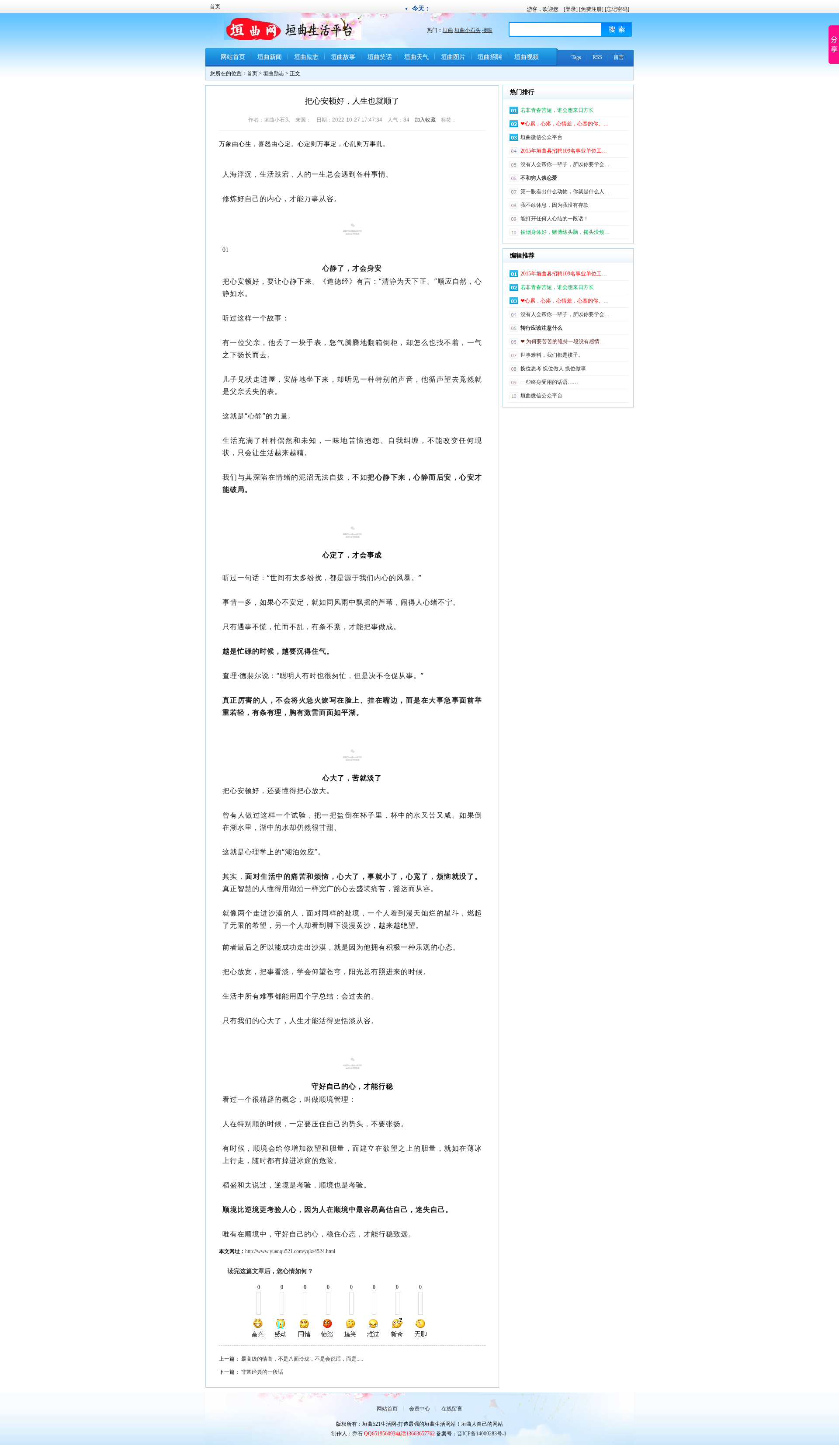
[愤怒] (327, 1328)
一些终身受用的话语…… (549, 382)
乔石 (357, 1434)
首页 (215, 6)
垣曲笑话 (379, 57)
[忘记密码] (617, 9)
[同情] (304, 1328)
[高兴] (258, 1328)
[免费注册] (591, 9)
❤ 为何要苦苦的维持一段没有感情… (562, 341)
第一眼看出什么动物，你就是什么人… (565, 191)
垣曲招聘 (490, 57)
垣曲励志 (306, 57)
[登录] (571, 9)
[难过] (374, 1328)
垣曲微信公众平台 (541, 137)
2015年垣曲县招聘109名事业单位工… (563, 151)
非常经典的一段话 (262, 1372)
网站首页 (233, 57)
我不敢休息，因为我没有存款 (554, 205)
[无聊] (420, 1328)
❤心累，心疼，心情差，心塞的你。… (564, 124)
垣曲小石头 (467, 30)
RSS (597, 57)
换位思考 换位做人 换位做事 (553, 369)
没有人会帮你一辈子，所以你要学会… (565, 164)
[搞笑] (350, 1328)
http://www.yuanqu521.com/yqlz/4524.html (290, 1251)
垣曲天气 (416, 57)
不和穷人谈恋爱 (538, 178)
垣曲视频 (526, 57)
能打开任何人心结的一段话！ (554, 219)
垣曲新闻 (269, 57)
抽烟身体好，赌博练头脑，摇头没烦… (565, 232)
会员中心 (419, 1409)
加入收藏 (425, 120)
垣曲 (448, 30)
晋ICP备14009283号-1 (481, 1434)
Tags (576, 57)
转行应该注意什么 (541, 328)
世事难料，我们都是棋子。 (551, 355)
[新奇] (397, 1328)
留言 (619, 57)
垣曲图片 (453, 57)
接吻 (487, 30)
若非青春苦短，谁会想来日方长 (557, 110)
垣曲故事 (343, 57)
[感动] (281, 1328)
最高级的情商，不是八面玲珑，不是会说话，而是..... (302, 1359)
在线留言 (451, 1409)
